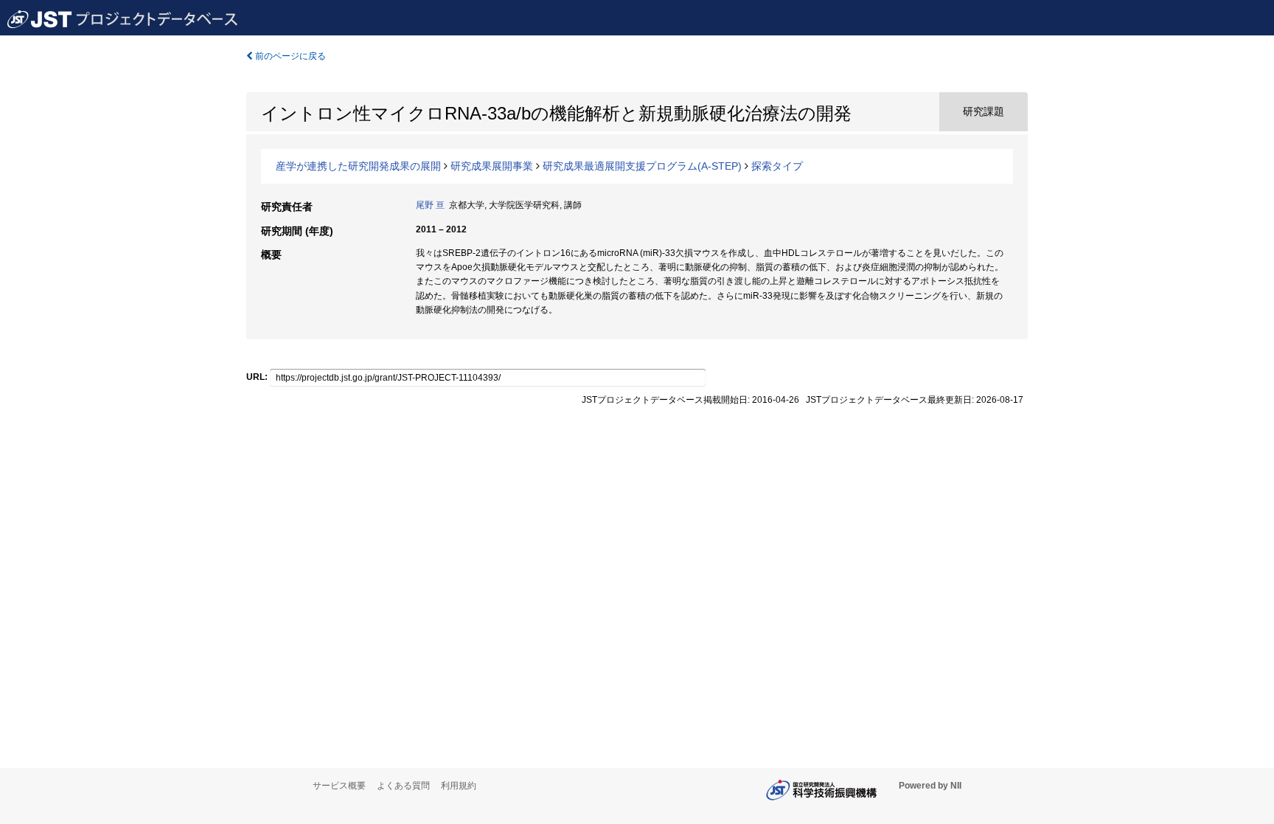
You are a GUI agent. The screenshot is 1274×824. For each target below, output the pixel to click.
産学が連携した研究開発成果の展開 (358, 166)
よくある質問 (403, 785)
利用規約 (458, 785)
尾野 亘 (430, 205)
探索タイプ (777, 166)
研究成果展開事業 (491, 166)
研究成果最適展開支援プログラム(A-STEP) (642, 166)
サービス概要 (339, 785)
